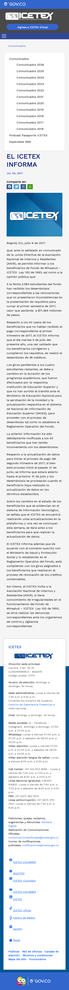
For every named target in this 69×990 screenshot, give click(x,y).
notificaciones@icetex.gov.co (40, 845)
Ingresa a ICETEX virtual (32, 27)
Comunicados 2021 (30, 97)
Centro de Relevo (24, 917)
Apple (16, 940)
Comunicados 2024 (30, 77)
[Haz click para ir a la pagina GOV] (40, 981)
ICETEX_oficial (22, 910)
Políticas (13, 951)
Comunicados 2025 (30, 71)
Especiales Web (20, 141)
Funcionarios (37, 959)
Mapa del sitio (17, 959)
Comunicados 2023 (30, 84)
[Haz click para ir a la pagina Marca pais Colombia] (22, 981)
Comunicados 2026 (30, 64)
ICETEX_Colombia (24, 880)
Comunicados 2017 (30, 122)
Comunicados (19, 59)
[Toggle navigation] (4, 36)
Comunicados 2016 (30, 129)
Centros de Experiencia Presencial (30, 704)
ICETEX (17, 899)
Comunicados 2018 (30, 116)
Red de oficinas (32, 951)
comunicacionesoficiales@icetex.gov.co (33, 837)
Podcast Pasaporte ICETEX (28, 135)
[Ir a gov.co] (15, 4)
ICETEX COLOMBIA (24, 862)
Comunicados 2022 (30, 90)
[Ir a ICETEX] (29, 16)
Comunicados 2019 (30, 109)
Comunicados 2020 (30, 103)
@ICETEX (18, 873)
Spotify (17, 928)
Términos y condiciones (37, 955)
